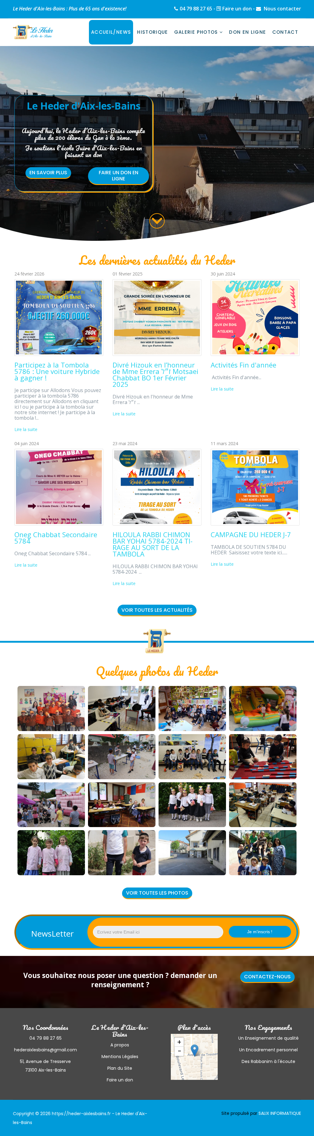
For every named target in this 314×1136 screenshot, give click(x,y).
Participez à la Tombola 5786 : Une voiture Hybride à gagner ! (57, 371)
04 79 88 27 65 (196, 8)
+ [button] (179, 1042)
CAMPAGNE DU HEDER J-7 (251, 534)
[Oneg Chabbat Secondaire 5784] (58, 487)
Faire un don (237, 8)
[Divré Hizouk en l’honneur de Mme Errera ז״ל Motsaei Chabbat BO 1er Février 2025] (157, 317)
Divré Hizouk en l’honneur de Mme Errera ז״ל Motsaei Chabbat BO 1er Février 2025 (155, 374)
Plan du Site (119, 1068)
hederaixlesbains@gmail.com (45, 1050)
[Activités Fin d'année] (255, 317)
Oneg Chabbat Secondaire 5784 (55, 537)
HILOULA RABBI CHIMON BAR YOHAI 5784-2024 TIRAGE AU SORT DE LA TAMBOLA (153, 544)
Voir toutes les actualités (157, 610)
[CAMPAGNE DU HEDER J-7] (255, 487)
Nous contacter (281, 8)
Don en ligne (247, 32)
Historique (152, 32)
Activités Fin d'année (243, 364)
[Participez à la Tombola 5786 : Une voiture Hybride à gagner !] (58, 317)
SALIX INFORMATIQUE (279, 1113)
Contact (285, 32)
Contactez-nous (267, 976)
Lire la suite (25, 429)
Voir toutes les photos (157, 892)
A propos (119, 1045)
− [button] (179, 1051)
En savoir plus (48, 172)
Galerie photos (196, 32)
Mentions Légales (119, 1056)
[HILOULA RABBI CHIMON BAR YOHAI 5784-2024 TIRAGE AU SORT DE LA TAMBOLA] (157, 487)
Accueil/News (111, 32)
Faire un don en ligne (118, 175)
